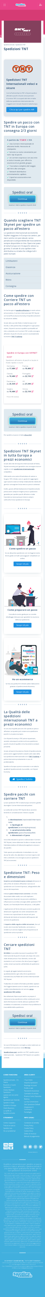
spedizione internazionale (24, 469)
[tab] (22, 261)
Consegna (11, 286)
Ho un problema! (9, 1131)
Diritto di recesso (30, 1134)
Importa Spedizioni (31, 1083)
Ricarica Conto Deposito (32, 1096)
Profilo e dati (28, 1088)
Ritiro (8, 279)
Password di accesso (31, 1091)
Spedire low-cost (10, 1052)
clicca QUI (28, 435)
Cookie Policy (28, 1128)
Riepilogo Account (30, 1085)
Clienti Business (8, 1108)
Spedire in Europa (9, 1105)
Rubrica (26, 1099)
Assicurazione (13, 273)
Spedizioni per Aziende (11, 1100)
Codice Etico (28, 1131)
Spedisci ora (7, 1128)
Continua (22, 199)
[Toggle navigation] (5, 5)
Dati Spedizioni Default (32, 1104)
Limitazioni (11, 260)
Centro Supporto (9, 1123)
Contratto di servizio (31, 1093)
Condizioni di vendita (31, 1123)
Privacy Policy (28, 1125)
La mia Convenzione (31, 1102)
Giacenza (10, 267)
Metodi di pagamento (32, 1136)
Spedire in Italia (8, 1103)
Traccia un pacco (9, 1125)
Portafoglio (28, 1112)
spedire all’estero (22, 310)
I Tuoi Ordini (28, 1080)
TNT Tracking (17, 337)
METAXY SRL (20, 1261)
